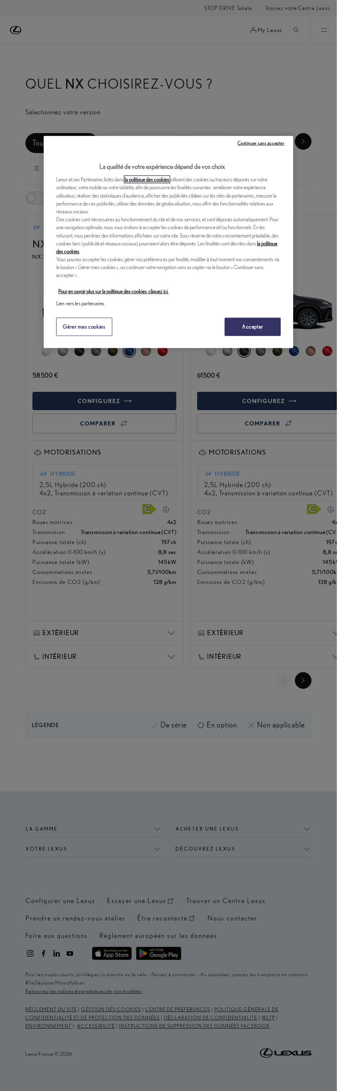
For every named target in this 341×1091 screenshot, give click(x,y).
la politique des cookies (147, 179)
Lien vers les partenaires (80, 303)
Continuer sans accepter (261, 143)
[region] (168, 242)
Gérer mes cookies (84, 327)
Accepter (252, 327)
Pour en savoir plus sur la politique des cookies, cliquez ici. (113, 291)
